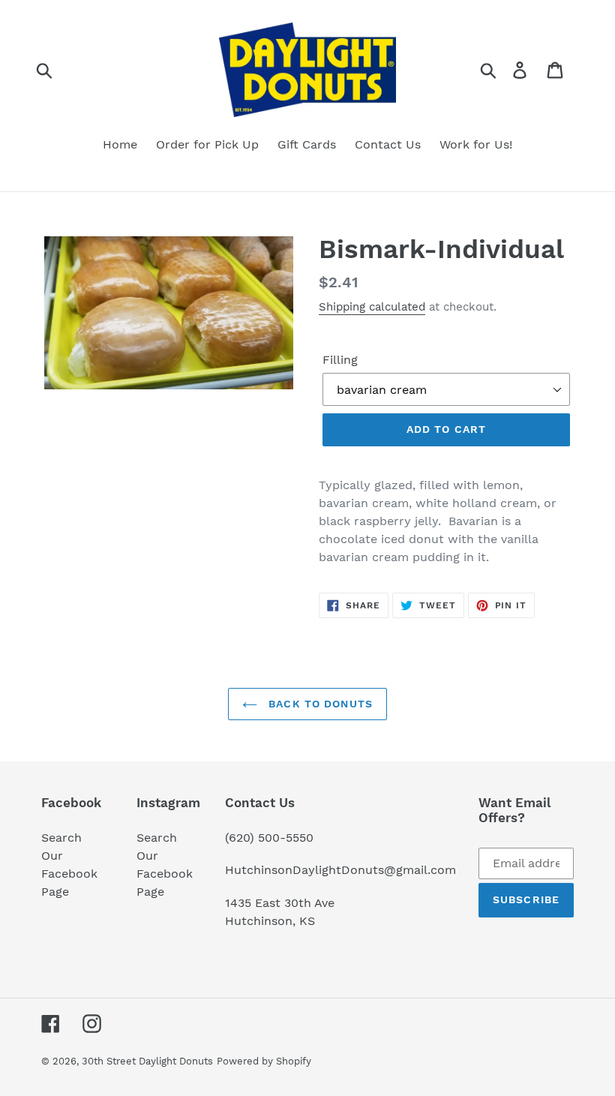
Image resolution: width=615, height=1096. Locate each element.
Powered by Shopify (264, 1061)
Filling (340, 360)
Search (61, 837)
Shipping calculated (372, 307)
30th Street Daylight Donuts (147, 1061)
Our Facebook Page (69, 873)
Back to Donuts (319, 704)
